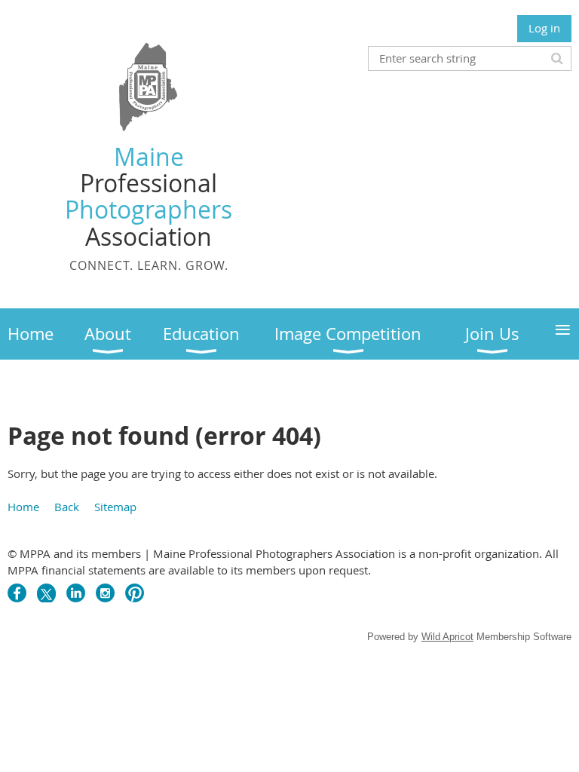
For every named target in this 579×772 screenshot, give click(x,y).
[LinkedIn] (75, 593)
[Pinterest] (134, 593)
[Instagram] (105, 593)
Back (66, 506)
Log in (544, 27)
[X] (46, 593)
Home (23, 506)
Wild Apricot (447, 636)
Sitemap (115, 506)
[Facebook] (17, 593)
